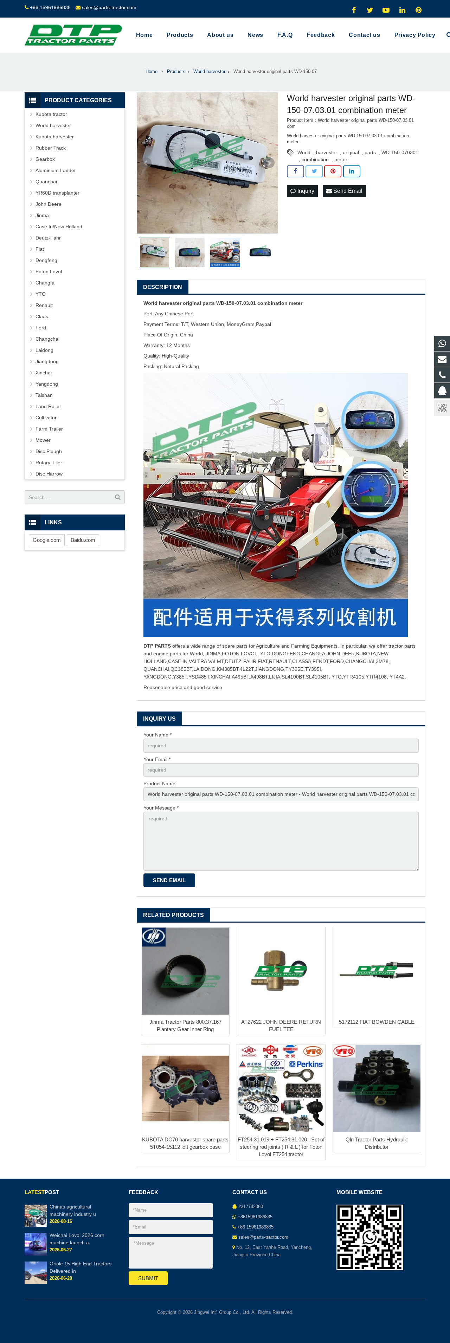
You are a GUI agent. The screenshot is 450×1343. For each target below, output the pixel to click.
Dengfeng (46, 260)
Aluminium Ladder (56, 170)
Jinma (42, 215)
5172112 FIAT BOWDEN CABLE (376, 1022)
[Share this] (295, 171)
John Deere (49, 204)
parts (370, 152)
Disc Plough (49, 451)
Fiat (40, 249)
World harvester (53, 125)
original (351, 152)
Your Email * (157, 759)
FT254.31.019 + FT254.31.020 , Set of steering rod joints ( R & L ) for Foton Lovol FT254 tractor (281, 1146)
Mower (43, 440)
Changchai (47, 339)
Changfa (45, 283)
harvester (326, 152)
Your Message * (161, 808)
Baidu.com (83, 540)
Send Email (347, 191)
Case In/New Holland (59, 226)
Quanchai (46, 181)
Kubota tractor (51, 114)
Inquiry (305, 191)
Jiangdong (47, 361)
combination (315, 159)
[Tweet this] (314, 171)
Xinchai (44, 372)
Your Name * (157, 735)
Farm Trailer (49, 429)
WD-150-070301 (399, 152)
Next (269, 163)
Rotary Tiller (49, 462)
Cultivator (46, 417)
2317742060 (250, 1206)
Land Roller (48, 406)
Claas (42, 316)
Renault (44, 305)
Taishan (44, 395)
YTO (41, 294)
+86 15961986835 (50, 7)
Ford (41, 327)
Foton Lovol (49, 271)
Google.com (47, 540)
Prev (146, 163)
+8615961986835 (255, 1216)
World (303, 152)
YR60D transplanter (57, 193)
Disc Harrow (49, 474)
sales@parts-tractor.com (109, 7)
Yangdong (47, 384)
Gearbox (45, 159)
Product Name (159, 783)
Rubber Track (51, 148)
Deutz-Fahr (48, 238)
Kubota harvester (55, 136)
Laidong (44, 350)
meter (340, 159)
